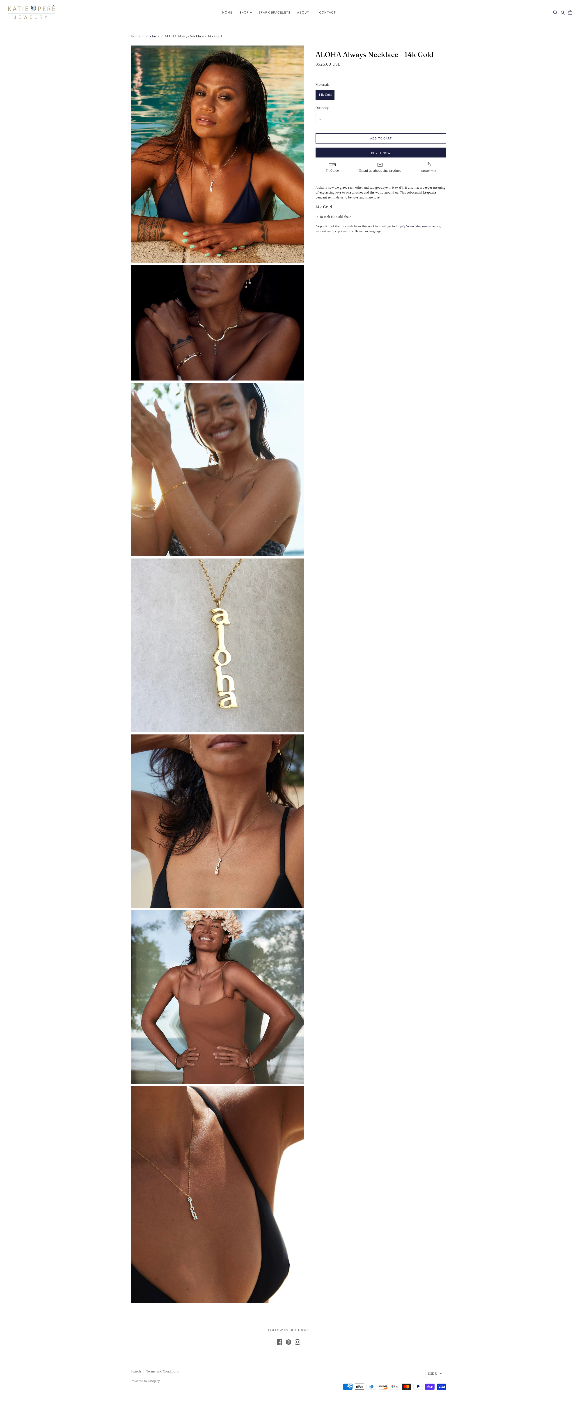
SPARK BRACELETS (274, 12)
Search (136, 1371)
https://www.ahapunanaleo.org (419, 226)
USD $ (432, 1373)
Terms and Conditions (162, 1371)
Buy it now (380, 153)
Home (135, 36)
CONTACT (327, 12)
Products (152, 36)
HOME (227, 12)
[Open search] (555, 12)
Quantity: (322, 108)
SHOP (244, 12)
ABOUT (303, 12)
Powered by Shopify (145, 1381)
